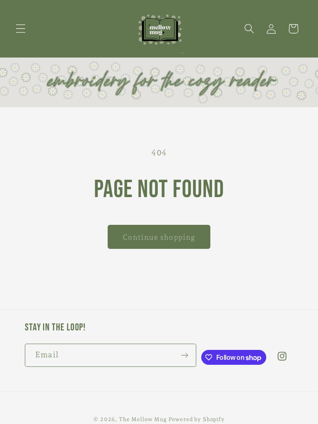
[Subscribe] (185, 355)
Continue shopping (159, 237)
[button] (21, 29)
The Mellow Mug (143, 419)
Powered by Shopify (197, 419)
